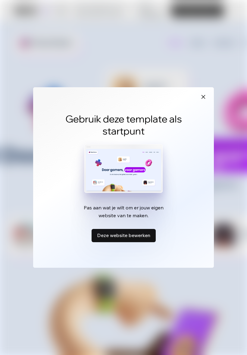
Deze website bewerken (123, 235)
